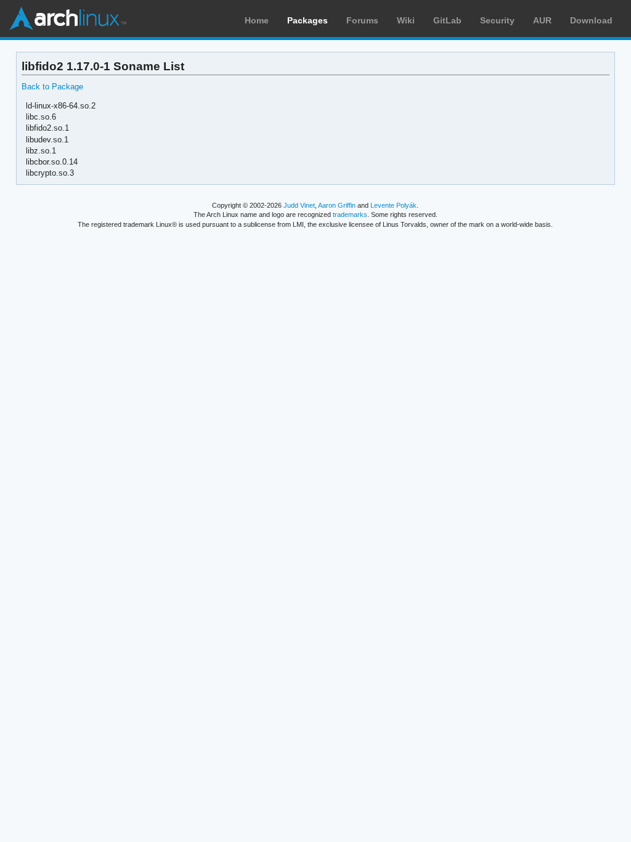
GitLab (447, 20)
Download (591, 20)
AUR (542, 20)
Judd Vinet (299, 205)
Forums (362, 20)
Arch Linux (67, 18)
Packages (307, 20)
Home (257, 20)
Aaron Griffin (337, 205)
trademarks (350, 214)
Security (497, 20)
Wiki (406, 20)
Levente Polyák (393, 205)
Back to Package (52, 86)
